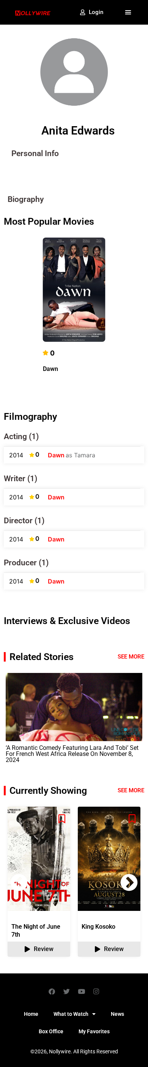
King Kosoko (98, 926)
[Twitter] (66, 991)
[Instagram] (96, 991)
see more (131, 790)
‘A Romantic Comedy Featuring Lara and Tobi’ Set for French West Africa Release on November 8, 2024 (72, 753)
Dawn (50, 368)
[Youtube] (81, 991)
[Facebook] (52, 991)
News (117, 1014)
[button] (128, 12)
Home (31, 1014)
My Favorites (94, 1031)
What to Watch (71, 1014)
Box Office (51, 1031)
